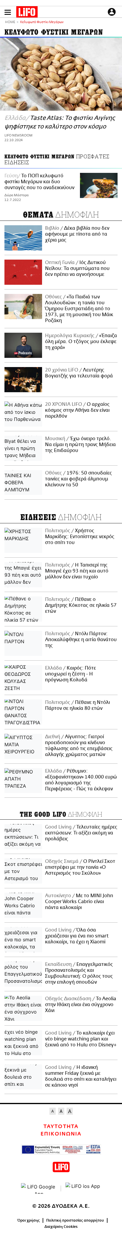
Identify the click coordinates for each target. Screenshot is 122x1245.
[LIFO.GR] (27, 13)
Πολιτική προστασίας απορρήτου (75, 1220)
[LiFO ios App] (83, 1188)
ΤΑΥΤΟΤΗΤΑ (61, 1127)
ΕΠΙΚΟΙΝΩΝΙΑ (61, 1134)
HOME (10, 22)
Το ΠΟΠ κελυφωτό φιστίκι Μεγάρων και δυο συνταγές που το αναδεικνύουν (39, 181)
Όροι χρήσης (28, 1220)
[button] (7, 12)
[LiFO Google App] (39, 1188)
